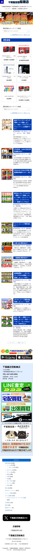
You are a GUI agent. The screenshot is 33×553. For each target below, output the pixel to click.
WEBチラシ (8, 507)
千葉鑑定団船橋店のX (18, 518)
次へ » (23, 342)
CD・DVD (10, 481)
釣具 (8, 485)
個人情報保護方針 (23, 544)
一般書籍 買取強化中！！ (22, 258)
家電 (8, 474)
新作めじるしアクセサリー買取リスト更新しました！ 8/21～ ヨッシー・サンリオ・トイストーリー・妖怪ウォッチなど (22, 198)
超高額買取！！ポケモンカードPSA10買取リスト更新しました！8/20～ (22, 275)
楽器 (6, 505)
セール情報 (8, 495)
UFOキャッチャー (10, 490)
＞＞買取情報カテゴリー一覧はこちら (20, 34)
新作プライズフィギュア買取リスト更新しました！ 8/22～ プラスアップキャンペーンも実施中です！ (22, 125)
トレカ (25, 280)
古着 (8, 476)
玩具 (24, 133)
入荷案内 (7, 502)
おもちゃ (19, 133)
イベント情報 (9, 493)
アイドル (9, 483)
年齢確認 (7, 510)
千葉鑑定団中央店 (16, 530)
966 (19, 342)
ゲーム (25, 154)
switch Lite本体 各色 (8, 96)
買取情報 (18, 206)
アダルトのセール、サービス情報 (16, 497)
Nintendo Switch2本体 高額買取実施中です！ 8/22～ (22, 172)
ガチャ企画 (12, 467)
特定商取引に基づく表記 (11, 544)
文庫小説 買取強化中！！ (22, 243)
